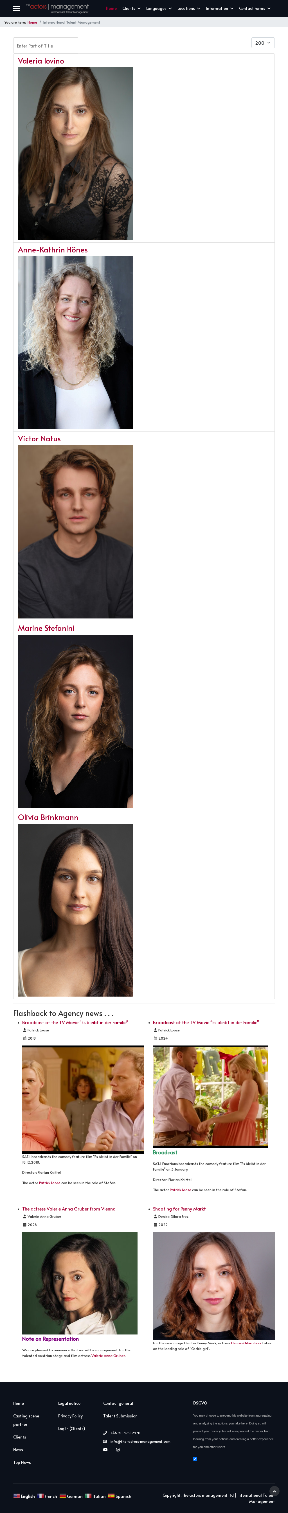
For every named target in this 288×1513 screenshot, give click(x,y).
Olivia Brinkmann (48, 817)
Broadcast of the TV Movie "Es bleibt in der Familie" (75, 1022)
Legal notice (69, 1403)
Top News (22, 1462)
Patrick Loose (49, 1182)
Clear (123, 45)
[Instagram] (119, 1449)
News (18, 1449)
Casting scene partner (26, 1420)
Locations (186, 8)
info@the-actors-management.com (140, 1441)
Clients (128, 8)
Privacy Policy (70, 1416)
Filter (93, 45)
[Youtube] (107, 1449)
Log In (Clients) (71, 1428)
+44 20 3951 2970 (125, 1432)
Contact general (118, 1403)
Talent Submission (120, 1416)
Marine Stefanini (46, 627)
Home (111, 8)
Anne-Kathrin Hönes (53, 249)
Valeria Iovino (41, 60)
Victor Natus (39, 438)
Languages (156, 8)
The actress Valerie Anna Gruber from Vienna (69, 1208)
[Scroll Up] (274, 1491)
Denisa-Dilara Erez (246, 1342)
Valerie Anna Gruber (108, 1355)
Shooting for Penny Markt (179, 1208)
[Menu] (16, 8)
